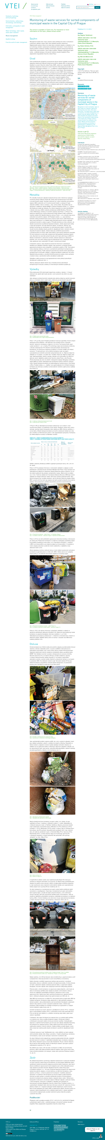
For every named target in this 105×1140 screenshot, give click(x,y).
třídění (89, 88)
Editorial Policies (50, 6)
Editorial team (49, 4)
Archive (48, 7)
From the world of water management (16, 42)
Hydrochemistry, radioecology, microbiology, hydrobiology (14, 21)
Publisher (63, 4)
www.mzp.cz (81, 1124)
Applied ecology (10, 39)
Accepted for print (35, 9)
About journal (34, 4)
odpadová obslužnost (82, 88)
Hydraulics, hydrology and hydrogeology (12, 16)
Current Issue (34, 6)
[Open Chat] (100, 1135)
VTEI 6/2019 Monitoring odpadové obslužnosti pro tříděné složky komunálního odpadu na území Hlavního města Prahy (87, 136)
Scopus (24, 1129)
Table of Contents (65, 7)
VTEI (12, 6)
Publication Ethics (65, 6)
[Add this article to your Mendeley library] (30, 1110)
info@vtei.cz (33, 1131)
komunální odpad (81, 86)
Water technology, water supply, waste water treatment (15, 31)
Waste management (12, 35)
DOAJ (17, 1129)
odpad (87, 86)
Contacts (33, 7)
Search (97, 7)
